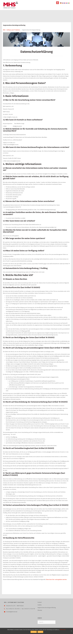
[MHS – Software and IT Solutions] (10, 5)
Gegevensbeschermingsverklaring (47, 607)
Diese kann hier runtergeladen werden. (56, 579)
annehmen (33, 631)
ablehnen (40, 631)
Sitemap (40, 610)
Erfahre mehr (63, 629)
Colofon (40, 605)
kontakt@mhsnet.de (11, 611)
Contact (40, 602)
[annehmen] (71, 631)
